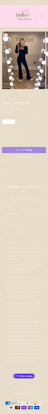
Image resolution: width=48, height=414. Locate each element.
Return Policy (11, 226)
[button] (5, 16)
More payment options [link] (24, 156)
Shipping (15, 112)
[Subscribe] (40, 207)
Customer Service (12, 232)
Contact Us (10, 220)
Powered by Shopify (32, 412)
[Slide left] (18, 94)
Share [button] (7, 171)
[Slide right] (30, 94)
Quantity (5, 128)
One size (10, 122)
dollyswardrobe (19, 412)
